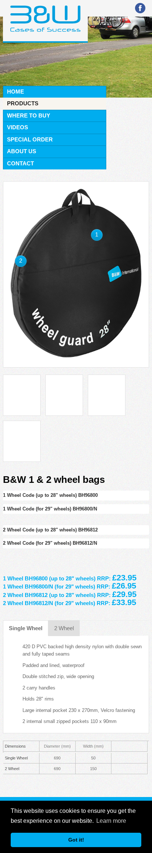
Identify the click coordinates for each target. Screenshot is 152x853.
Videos (17, 127)
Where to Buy (28, 115)
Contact (20, 163)
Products (22, 103)
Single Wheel (25, 628)
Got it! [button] (76, 840)
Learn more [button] (111, 821)
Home (15, 91)
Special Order (30, 139)
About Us (21, 151)
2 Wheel (64, 628)
